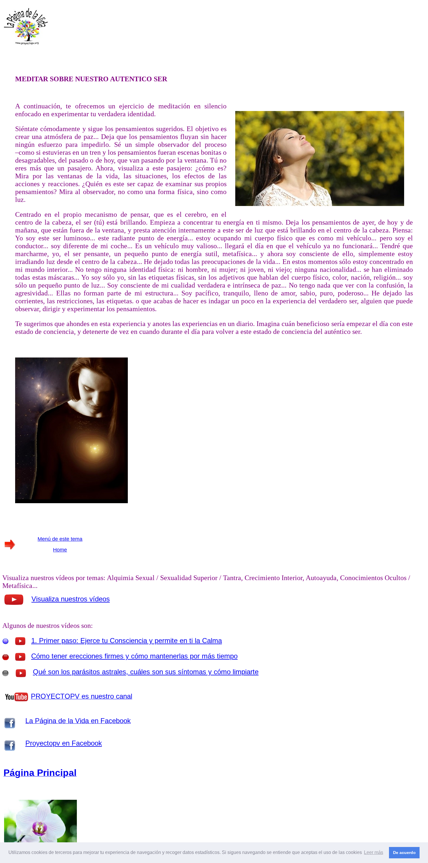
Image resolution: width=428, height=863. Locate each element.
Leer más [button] (373, 852)
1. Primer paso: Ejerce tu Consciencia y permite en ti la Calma (126, 640)
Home (60, 550)
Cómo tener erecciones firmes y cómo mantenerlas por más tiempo (134, 656)
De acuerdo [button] (404, 852)
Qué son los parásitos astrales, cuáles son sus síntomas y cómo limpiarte (146, 672)
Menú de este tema (60, 539)
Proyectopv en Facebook (63, 743)
